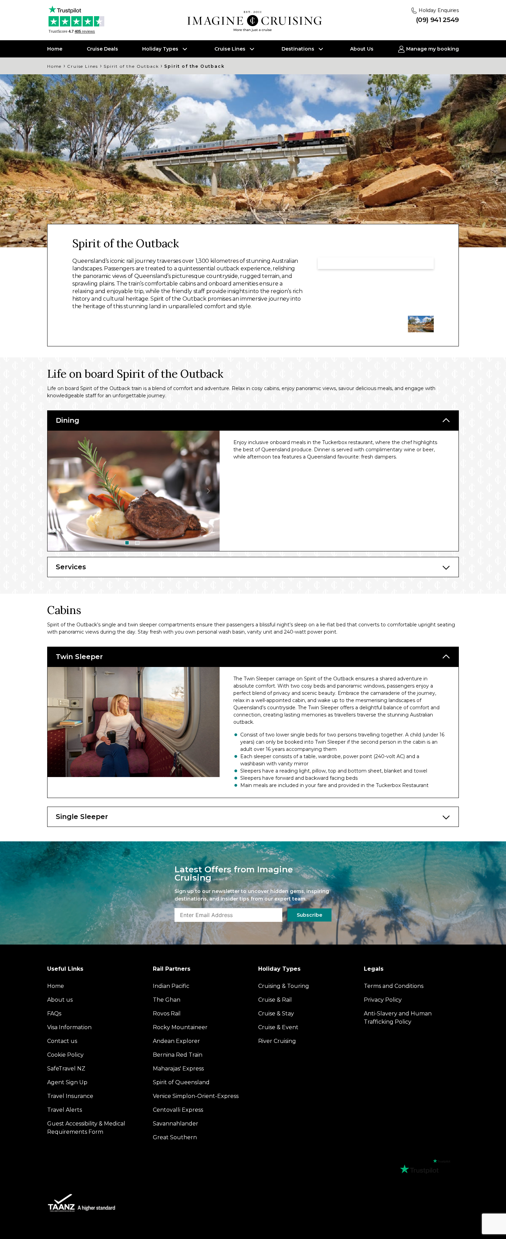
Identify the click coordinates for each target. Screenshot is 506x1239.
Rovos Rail (167, 1013)
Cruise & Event (278, 1027)
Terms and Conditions (393, 986)
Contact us (62, 1041)
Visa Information (69, 1027)
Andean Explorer (176, 1041)
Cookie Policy (65, 1055)
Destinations (299, 49)
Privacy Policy (383, 999)
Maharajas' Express (178, 1068)
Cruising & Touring (283, 986)
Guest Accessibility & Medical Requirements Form (86, 1127)
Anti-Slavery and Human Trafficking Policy (398, 1017)
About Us (361, 49)
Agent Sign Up (67, 1082)
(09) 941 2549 (437, 20)
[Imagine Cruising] (256, 21)
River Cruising (277, 1041)
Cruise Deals (102, 49)
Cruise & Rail (275, 999)
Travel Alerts (64, 1110)
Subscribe (309, 915)
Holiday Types (161, 49)
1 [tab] (127, 543)
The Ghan (166, 999)
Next (208, 491)
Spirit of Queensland (181, 1082)
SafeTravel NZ (66, 1068)
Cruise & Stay (276, 1013)
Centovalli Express (178, 1110)
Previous (59, 491)
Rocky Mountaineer (180, 1027)
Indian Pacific (171, 986)
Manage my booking (432, 49)
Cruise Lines (230, 49)
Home (54, 49)
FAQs (54, 1013)
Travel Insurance (70, 1096)
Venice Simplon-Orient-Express (196, 1096)
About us (60, 999)
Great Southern (175, 1137)
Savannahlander (175, 1123)
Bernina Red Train (177, 1055)
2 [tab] (137, 543)
